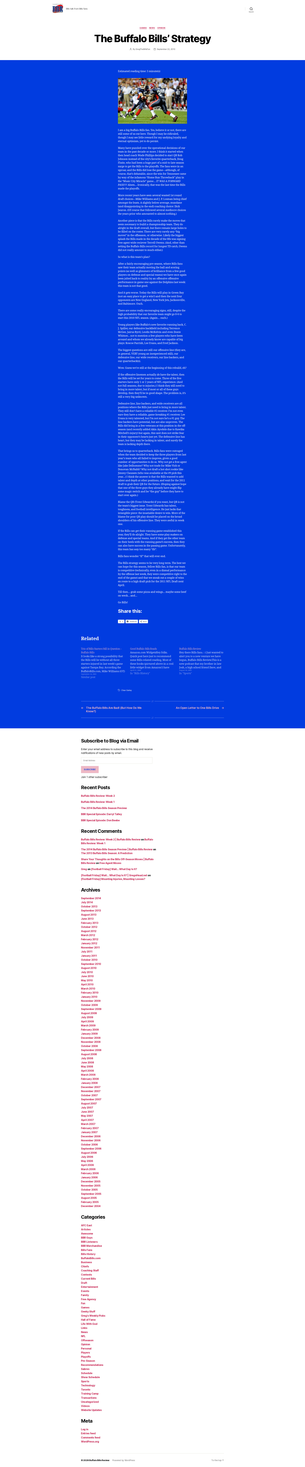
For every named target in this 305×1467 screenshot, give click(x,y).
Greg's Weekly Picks (93, 1315)
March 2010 (88, 988)
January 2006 (89, 1177)
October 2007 (89, 1095)
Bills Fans (86, 1250)
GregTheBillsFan (143, 49)
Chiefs (85, 1266)
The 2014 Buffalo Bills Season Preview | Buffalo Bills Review (116, 849)
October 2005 (89, 1189)
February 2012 (89, 939)
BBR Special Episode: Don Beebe (100, 820)
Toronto (85, 1389)
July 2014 (87, 902)
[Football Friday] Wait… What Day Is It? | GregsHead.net (114, 875)
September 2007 (91, 1099)
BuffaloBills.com (91, 1258)
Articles (86, 1229)
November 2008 (91, 1041)
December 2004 (91, 1206)
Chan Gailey (126, 690)
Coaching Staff (90, 1270)
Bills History (88, 1254)
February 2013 (89, 922)
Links (84, 1327)
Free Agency (88, 1299)
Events (85, 1291)
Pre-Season (88, 1360)
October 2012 (89, 926)
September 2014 (91, 898)
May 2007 (87, 1115)
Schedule (86, 1373)
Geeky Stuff (88, 1311)
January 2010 (89, 996)
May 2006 (87, 1161)
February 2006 (90, 1173)
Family (85, 1295)
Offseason (87, 1340)
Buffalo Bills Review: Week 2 (98, 795)
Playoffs (86, 1356)
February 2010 (89, 992)
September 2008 (91, 1050)
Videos (85, 1406)
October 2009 (89, 1005)
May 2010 (87, 980)
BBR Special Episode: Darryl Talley (101, 814)
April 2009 (87, 1021)
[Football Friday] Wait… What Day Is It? (114, 869)
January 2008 (89, 1082)
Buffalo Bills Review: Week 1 (97, 801)
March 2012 (88, 935)
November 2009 (91, 1000)
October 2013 (89, 906)
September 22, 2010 (166, 49)
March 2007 (88, 1124)
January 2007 (89, 1132)
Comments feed (90, 1437)
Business (86, 1262)
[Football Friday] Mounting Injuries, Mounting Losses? (113, 879)
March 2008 (88, 1074)
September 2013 (91, 910)
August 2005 (89, 1197)
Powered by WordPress (123, 1460)
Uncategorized (90, 1401)
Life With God (89, 1323)
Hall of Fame (88, 1319)
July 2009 (87, 1017)
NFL (83, 1336)
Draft (84, 1282)
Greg (84, 869)
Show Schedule (90, 1377)
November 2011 (90, 947)
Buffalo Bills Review (99, 1460)
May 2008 (87, 1066)
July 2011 (86, 951)
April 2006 (87, 1165)
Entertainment (89, 1286)
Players (85, 1352)
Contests (86, 1274)
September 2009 (91, 1009)
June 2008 (87, 1062)
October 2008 (89, 1046)
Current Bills (88, 1278)
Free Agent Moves (110, 863)
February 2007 (90, 1128)
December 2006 (91, 1136)
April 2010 (87, 984)
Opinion (161, 28)
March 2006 (88, 1169)
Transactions (89, 1397)
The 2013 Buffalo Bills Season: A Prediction (106, 853)
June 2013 (87, 918)
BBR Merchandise (91, 1245)
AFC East (86, 1225)
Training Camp (90, 1393)
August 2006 (89, 1152)
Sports (85, 1381)
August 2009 (89, 1013)
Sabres (85, 1369)
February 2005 (90, 1202)
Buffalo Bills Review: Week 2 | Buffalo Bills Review (110, 839)
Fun (83, 1303)
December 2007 (90, 1087)
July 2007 (87, 1107)
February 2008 (90, 1078)
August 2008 (89, 1054)
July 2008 (87, 1058)
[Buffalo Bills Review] (201, 663)
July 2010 (87, 972)
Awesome (87, 1233)
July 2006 (87, 1156)
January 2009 (89, 1033)
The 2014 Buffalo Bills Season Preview (104, 808)
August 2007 (89, 1103)
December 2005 (90, 1181)
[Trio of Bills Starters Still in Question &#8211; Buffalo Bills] (103, 663)
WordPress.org (90, 1441)
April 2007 (87, 1119)
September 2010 (91, 963)
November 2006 (91, 1140)
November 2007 (90, 1091)
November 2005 (90, 1185)
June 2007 (87, 1111)
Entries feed (88, 1433)
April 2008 (87, 1070)
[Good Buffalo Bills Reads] (152, 663)
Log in (84, 1429)
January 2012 (89, 943)
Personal (86, 1348)
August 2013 (88, 914)
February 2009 (90, 1029)
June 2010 (87, 976)
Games (143, 28)
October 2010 (89, 959)
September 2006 (91, 1148)
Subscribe (90, 769)
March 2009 (88, 1025)
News (152, 28)
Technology (88, 1385)
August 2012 (88, 931)
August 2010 (89, 968)
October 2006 (89, 1144)
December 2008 (91, 1037)
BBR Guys (87, 1237)
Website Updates (91, 1410)
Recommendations (92, 1364)
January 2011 (89, 955)
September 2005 (91, 1193)
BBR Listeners (89, 1241)
